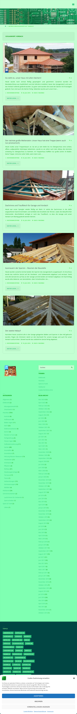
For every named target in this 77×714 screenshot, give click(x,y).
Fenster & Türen (9, 435)
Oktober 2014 (43, 613)
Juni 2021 (41, 440)
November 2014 (43, 610)
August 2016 (42, 591)
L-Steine (16, 664)
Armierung (8, 633)
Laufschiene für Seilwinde (13, 497)
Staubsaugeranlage (10, 472)
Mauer (17, 668)
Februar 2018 (42, 542)
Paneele (16, 671)
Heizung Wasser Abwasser (13, 456)
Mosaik (7, 671)
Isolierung (8, 661)
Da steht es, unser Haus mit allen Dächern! (23, 78)
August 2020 (42, 461)
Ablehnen (39, 701)
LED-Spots (7, 668)
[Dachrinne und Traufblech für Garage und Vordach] (38, 191)
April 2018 (41, 535)
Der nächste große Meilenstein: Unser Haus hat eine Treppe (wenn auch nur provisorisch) (35, 141)
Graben (7, 654)
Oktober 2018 (43, 517)
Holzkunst (41, 387)
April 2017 (41, 566)
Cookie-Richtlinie (28, 711)
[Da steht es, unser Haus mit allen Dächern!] (38, 63)
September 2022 (44, 412)
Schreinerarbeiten (9, 494)
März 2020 (42, 471)
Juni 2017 (41, 560)
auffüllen (20, 633)
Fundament (8, 650)
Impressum (50, 711)
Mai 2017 (41, 563)
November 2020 (43, 452)
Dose (27, 640)
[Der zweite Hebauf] (38, 316)
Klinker (7, 664)
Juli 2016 (41, 594)
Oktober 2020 (43, 455)
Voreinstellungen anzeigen (38, 707)
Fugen (19, 647)
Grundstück (8, 453)
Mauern (26, 668)
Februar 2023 (42, 406)
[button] (74, 678)
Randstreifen (28, 671)
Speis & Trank (43, 384)
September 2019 (44, 489)
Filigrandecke (18, 643)
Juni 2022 (41, 421)
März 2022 (42, 424)
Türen (6, 478)
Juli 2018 (41, 526)
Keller (18, 661)
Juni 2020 (41, 467)
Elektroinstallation (10, 429)
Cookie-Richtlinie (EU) (45, 390)
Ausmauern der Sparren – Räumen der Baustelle (25, 268)
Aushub (6, 416)
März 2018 (42, 539)
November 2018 (43, 514)
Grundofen (8, 450)
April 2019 (41, 505)
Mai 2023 (41, 399)
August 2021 (42, 434)
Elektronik (41, 377)
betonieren (17, 640)
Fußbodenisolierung (11, 444)
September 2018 (44, 520)
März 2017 (42, 570)
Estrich (6, 432)
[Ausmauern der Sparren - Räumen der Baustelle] (38, 253)
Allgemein (6, 399)
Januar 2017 (42, 576)
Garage (19, 650)
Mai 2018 (41, 532)
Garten (6, 447)
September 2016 (44, 588)
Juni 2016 (41, 597)
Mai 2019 (41, 502)
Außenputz (8, 419)
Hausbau (41, 93)
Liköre (6, 507)
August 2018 (42, 523)
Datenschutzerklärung (40, 711)
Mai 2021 (41, 443)
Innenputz (7, 463)
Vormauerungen (9, 484)
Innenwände (20, 657)
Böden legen (8, 422)
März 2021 (42, 449)
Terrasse (7, 475)
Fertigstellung (8, 438)
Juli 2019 (41, 495)
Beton (7, 640)
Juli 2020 (41, 464)
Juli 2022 (41, 418)
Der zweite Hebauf (13, 330)
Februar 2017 (42, 573)
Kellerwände (29, 661)
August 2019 (42, 492)
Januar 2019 (42, 508)
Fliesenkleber (9, 647)
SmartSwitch (8, 409)
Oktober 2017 (43, 548)
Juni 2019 (41, 498)
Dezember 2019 (43, 480)
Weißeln (7, 487)
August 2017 (42, 554)
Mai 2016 (41, 600)
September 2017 (44, 551)
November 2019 (43, 483)
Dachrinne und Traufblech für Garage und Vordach (26, 205)
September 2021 (44, 430)
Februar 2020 (42, 474)
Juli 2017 (41, 557)
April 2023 (41, 403)
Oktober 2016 (43, 585)
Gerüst (28, 650)
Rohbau (6, 469)
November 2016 (43, 582)
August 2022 (42, 415)
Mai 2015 (41, 607)
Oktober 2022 (43, 409)
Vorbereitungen (9, 481)
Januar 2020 (42, 477)
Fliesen (29, 643)
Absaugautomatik (10, 406)
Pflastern (7, 466)
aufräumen (8, 636)
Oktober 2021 (43, 427)
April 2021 (41, 446)
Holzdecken (8, 460)
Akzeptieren (38, 696)
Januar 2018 (42, 545)
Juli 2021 (41, 437)
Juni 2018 (41, 529)
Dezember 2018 (43, 511)
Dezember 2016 (43, 579)
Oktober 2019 (43, 486)
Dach (35, 93)
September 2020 (44, 458)
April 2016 (41, 603)
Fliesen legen (8, 441)
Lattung (26, 664)
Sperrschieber (9, 500)
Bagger (27, 636)
